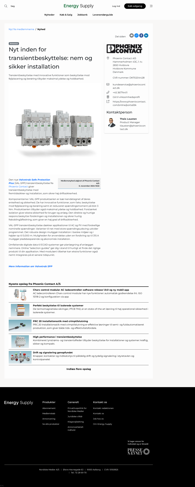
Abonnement (49, 408)
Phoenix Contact (18, 186)
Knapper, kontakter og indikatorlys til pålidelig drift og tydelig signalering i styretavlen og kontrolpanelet (83, 356)
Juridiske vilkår (75, 416)
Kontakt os (98, 413)
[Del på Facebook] (141, 35)
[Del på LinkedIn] (146, 35)
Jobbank (82, 14)
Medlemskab (48, 413)
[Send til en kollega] (131, 35)
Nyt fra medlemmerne (21, 29)
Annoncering (48, 418)
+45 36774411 (120, 92)
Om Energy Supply (102, 424)
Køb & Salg (66, 14)
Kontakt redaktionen (103, 408)
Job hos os (98, 418)
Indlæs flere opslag (79, 369)
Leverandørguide (103, 14)
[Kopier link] (136, 35)
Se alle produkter (50, 424)
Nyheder (49, 14)
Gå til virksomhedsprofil (126, 97)
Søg (13, 6)
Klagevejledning (76, 421)
